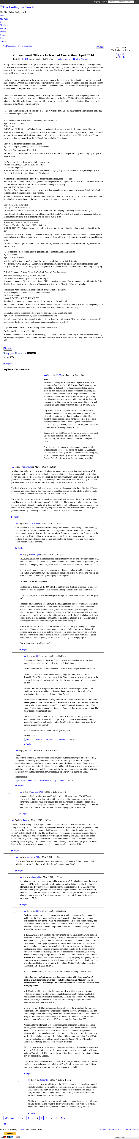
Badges (103, 1129)
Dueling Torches (64, 59)
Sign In (104, 2)
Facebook (22, 353)
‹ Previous (9, 1118)
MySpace (10, 353)
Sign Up (97, 2)
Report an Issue (115, 1129)
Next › (64, 1118)
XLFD (25, 59)
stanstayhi (27, 467)
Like (9, 348)
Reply (15, 517)
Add (101, 47)
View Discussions (83, 59)
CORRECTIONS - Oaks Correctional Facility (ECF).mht (42, 780)
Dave (25, 820)
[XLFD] (7, 60)
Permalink (45, 375)
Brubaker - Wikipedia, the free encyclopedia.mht (47, 739)
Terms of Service (131, 1129)
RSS (5, 1124)
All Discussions (9, 46)
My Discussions (25, 46)
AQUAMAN (33, 523)
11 (57, 1118)
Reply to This (10, 363)
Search (136, 2)
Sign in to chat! (120, 1137)
